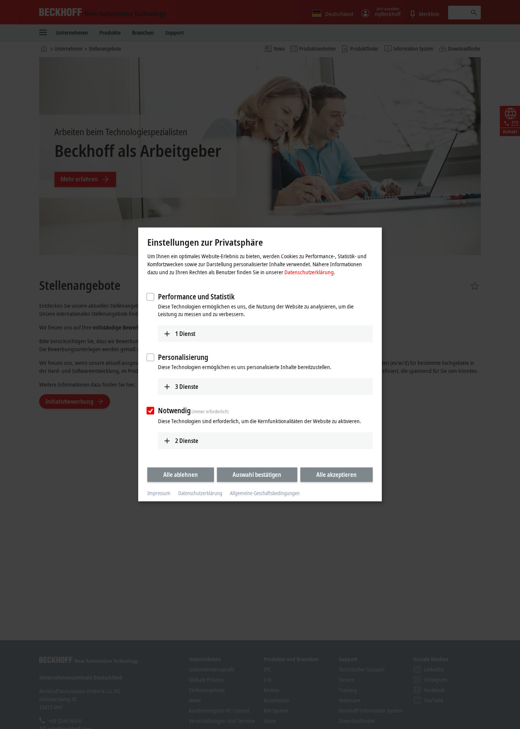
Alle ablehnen (180, 474)
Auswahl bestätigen (257, 474)
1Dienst (185, 333)
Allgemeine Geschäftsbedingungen (265, 493)
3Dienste (186, 386)
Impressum (159, 493)
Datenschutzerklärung (200, 493)
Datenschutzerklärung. (309, 272)
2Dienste (186, 440)
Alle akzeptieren (336, 474)
